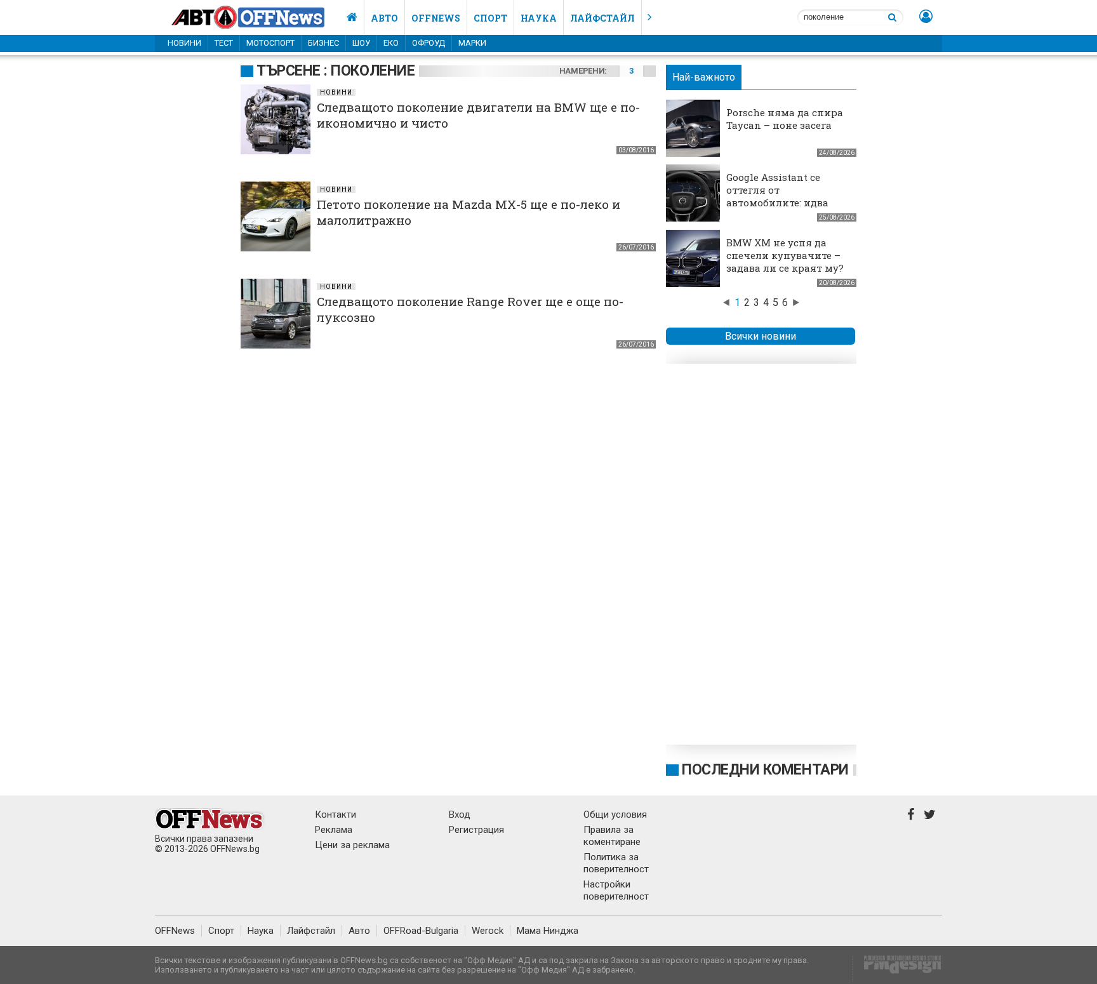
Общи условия (615, 814)
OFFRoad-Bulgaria (420, 930)
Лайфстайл (602, 18)
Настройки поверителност (616, 890)
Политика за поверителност (616, 863)
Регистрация (476, 829)
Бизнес (323, 43)
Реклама (333, 829)
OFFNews (175, 930)
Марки (472, 43)
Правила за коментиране (612, 836)
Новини (184, 43)
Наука (539, 18)
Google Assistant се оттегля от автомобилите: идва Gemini (777, 196)
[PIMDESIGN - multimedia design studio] (897, 968)
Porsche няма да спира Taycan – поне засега (784, 118)
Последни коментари (765, 769)
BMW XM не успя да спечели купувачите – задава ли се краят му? (785, 255)
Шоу (361, 43)
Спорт (490, 18)
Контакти (335, 814)
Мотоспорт (270, 43)
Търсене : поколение (335, 70)
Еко (391, 43)
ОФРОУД (428, 43)
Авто (384, 18)
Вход (459, 814)
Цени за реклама (352, 845)
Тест (224, 43)
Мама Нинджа (547, 930)
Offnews (435, 18)
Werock (487, 930)
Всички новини (760, 336)
